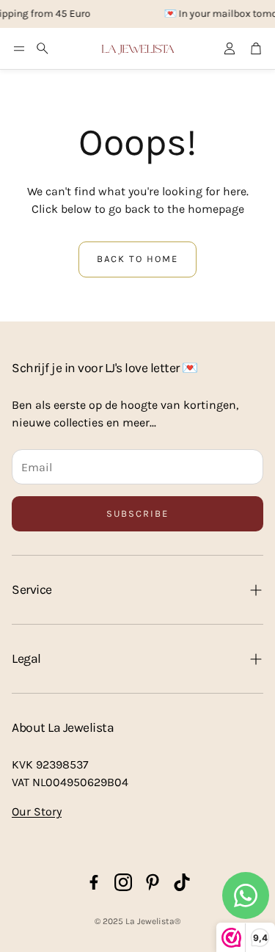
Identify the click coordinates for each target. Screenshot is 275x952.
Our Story (37, 811)
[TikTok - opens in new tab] (182, 882)
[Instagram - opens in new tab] (123, 882)
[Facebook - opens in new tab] (94, 882)
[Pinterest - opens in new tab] (152, 882)
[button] (19, 48)
